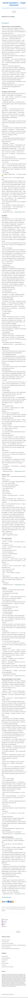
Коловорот (20, 976)
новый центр (11, 984)
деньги (24, 981)
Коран (5, 977)
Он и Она (4, 965)
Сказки (7, 980)
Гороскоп (8, 975)
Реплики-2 (5, 23)
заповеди (7, 982)
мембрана (13, 983)
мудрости (7, 984)
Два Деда (14, 975)
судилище (4, 986)
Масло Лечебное (12, 977)
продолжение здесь (6, 897)
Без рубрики (4, 959)
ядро (15, 986)
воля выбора (17, 981)
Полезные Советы (6, 939)
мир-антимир (22, 983)
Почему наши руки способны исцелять (10, 948)
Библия (16, 974)
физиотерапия (11, 986)
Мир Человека (5, 963)
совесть (21, 985)
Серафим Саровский (17, 979)
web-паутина (12, 908)
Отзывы (15, 978)
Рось (20, 978)
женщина (3, 982)
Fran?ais (5, 926)
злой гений (12, 982)
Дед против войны (19, 975)
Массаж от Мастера (20, 977)
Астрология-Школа (6, 958)
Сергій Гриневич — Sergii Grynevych (14, 4)
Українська (5, 919)
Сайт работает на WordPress (8, 994)
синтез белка (17, 985)
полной (17, 212)
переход (24, 984)
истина (17, 908)
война (13, 981)
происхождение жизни (6, 985)
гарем (21, 981)
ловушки (21, 908)
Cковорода (4, 974)
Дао (11, 975)
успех (7, 986)
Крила (7, 977)
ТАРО (10, 980)
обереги (20, 984)
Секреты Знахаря (9, 979)
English (4, 922)
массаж (5, 983)
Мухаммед (5, 978)
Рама (18, 978)
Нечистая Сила (11, 978)
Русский (5, 921)
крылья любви (20, 982)
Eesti (4, 924)
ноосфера (17, 984)
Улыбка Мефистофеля (15, 980)
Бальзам (13, 974)
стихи (24, 985)
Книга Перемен (15, 976)
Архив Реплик (5, 956)
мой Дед (3, 984)
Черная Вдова (9, 981)
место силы (17, 983)
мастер (8, 983)
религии (12, 985)
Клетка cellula (8, 976)
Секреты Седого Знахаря (7, 943)
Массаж (3, 961)
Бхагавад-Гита (20, 974)
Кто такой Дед (5, 941)
